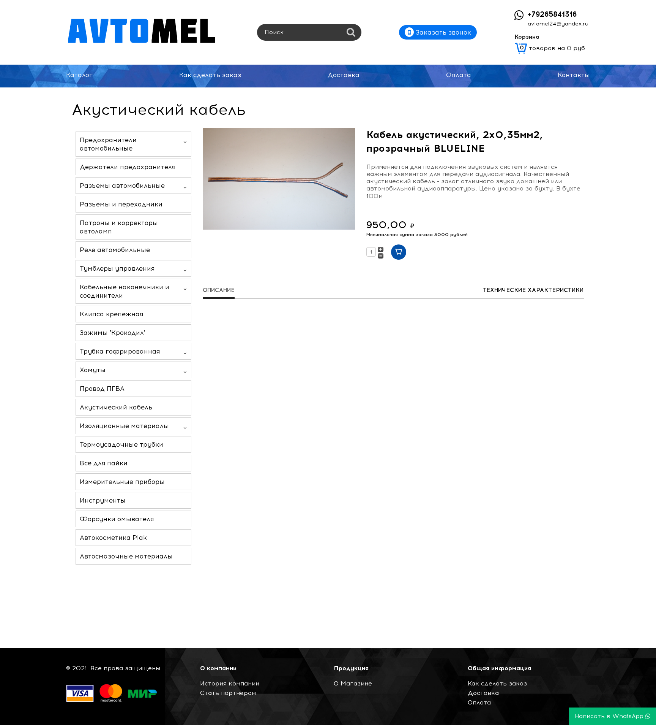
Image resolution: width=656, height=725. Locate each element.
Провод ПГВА (102, 388)
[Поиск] (351, 33)
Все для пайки (104, 463)
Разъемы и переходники (121, 204)
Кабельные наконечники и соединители (124, 291)
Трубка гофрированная (120, 351)
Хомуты (93, 370)
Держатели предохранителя (127, 167)
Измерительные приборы (122, 481)
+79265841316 (552, 14)
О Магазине (353, 683)
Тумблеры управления (117, 268)
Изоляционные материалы (124, 426)
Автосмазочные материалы (126, 556)
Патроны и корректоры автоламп (119, 227)
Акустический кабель (116, 407)
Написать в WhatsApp (610, 716)
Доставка (344, 75)
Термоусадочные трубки (121, 444)
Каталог (79, 75)
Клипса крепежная (111, 314)
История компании (229, 683)
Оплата (458, 75)
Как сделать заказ (210, 75)
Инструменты (103, 500)
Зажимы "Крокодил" (112, 332)
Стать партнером (228, 692)
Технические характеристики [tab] (533, 290)
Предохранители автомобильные (108, 144)
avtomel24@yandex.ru (558, 24)
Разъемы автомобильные (122, 185)
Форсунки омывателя (117, 519)
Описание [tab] (219, 290)
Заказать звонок (442, 32)
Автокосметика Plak (113, 537)
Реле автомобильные (115, 250)
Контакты (574, 75)
